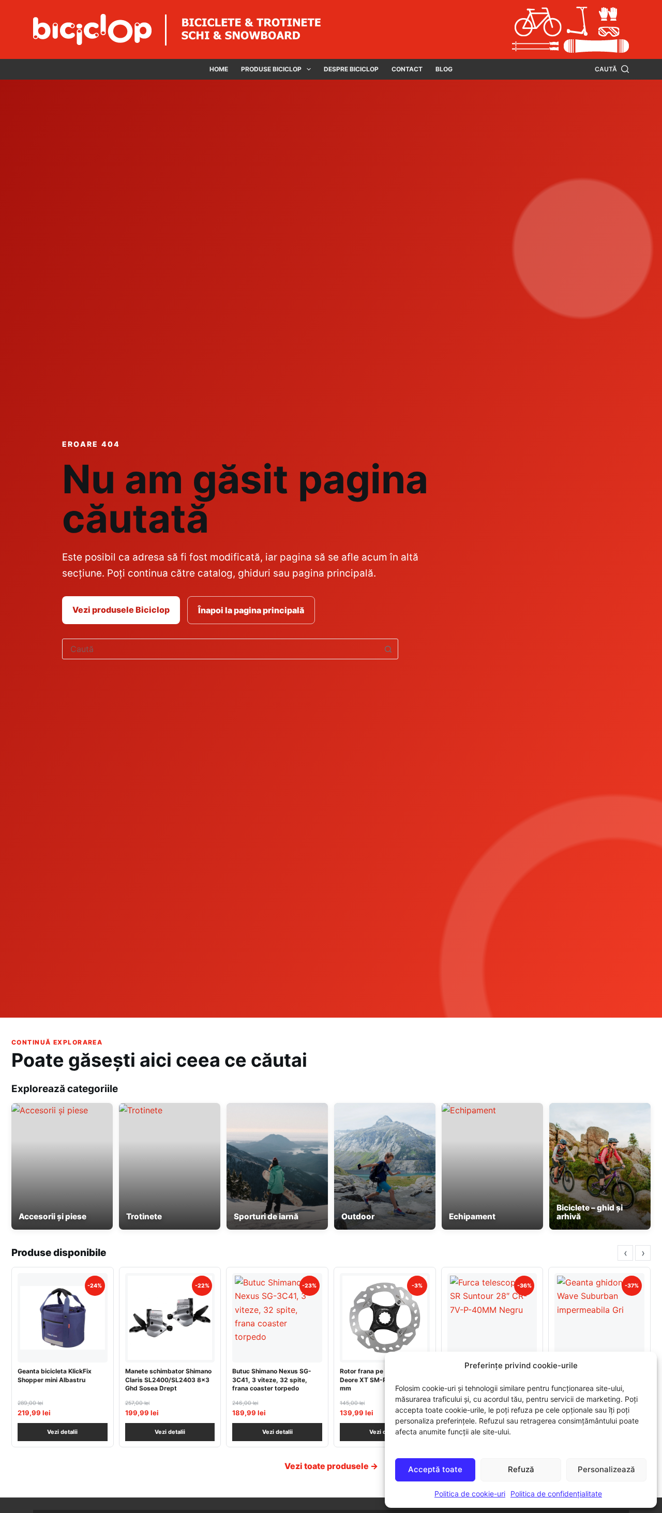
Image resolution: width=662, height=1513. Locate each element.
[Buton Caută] (388, 649)
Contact (407, 69)
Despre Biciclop (351, 69)
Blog (444, 69)
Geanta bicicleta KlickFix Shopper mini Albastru (55, 1375)
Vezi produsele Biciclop (121, 609)
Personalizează (606, 1469)
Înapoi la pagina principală (251, 610)
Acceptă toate (435, 1469)
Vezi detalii (62, 1431)
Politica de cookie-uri (469, 1493)
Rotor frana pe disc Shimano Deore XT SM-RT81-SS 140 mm (382, 1379)
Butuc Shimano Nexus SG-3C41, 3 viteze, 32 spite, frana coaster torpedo (271, 1379)
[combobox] (220, 649)
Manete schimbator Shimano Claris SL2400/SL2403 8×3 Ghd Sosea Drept (168, 1379)
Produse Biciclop (271, 69)
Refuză (521, 1469)
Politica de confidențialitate (556, 1493)
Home (218, 69)
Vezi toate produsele (331, 1466)
